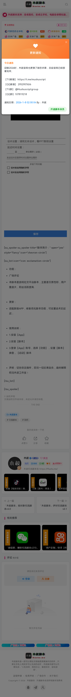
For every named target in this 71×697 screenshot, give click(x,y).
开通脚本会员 (57, 109)
